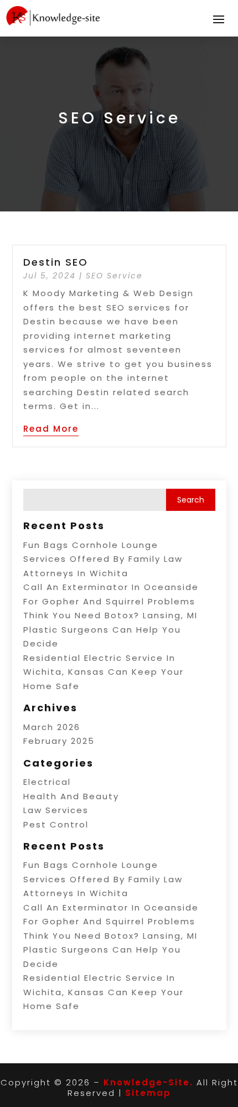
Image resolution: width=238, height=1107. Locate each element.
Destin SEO (55, 262)
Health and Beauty (71, 796)
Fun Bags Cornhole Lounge (90, 545)
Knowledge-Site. (148, 1082)
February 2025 (59, 741)
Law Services (56, 810)
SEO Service (114, 275)
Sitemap (148, 1093)
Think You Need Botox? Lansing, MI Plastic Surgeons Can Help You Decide (110, 629)
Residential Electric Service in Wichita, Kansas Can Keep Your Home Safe (103, 672)
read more (51, 428)
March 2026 (51, 727)
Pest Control (56, 824)
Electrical (47, 782)
